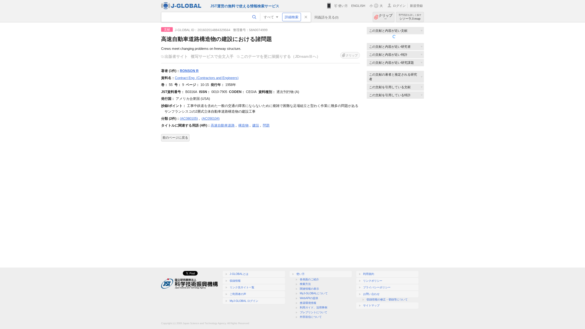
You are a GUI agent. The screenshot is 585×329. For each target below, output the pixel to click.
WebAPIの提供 (309, 298)
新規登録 (416, 6)
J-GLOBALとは (239, 274)
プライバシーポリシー (377, 287)
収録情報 (235, 280)
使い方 (343, 6)
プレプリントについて (313, 312)
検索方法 (305, 284)
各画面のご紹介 (309, 279)
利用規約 (368, 274)
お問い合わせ (371, 294)
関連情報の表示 (309, 288)
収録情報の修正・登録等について (387, 299)
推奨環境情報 (308, 303)
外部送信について (311, 316)
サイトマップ (371, 305)
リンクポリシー (372, 280)
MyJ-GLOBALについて (314, 293)
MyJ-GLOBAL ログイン (244, 300)
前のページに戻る (175, 137)
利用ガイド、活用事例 (313, 307)
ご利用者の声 (238, 294)
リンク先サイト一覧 (242, 287)
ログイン (399, 6)
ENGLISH (358, 6)
